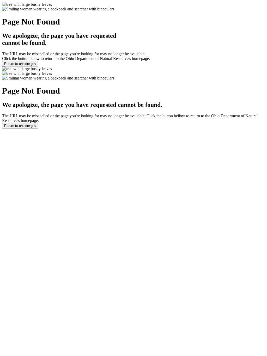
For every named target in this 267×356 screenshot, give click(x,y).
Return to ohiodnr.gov (20, 64)
